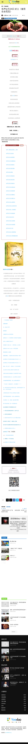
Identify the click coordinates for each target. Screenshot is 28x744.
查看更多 (13, 631)
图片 (16, 42)
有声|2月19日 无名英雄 (10, 220)
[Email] (7, 500)
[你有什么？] (5, 557)
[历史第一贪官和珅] (5, 626)
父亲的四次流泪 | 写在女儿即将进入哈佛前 (11, 392)
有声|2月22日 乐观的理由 (11, 231)
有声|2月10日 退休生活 (10, 187)
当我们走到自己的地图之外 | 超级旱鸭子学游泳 (12, 373)
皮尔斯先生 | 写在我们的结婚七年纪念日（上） (12, 359)
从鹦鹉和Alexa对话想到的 (8, 334)
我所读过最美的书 (8, 414)
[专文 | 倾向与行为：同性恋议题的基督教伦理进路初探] (5, 604)
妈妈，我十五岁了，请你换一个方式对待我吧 (11, 366)
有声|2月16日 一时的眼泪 (11, 209)
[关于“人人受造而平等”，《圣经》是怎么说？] (5, 677)
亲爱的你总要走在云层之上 (10, 428)
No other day (13, 541)
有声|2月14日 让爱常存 (10, 202)
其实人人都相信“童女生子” (8, 341)
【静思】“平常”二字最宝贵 (16, 548)
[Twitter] (17, 500)
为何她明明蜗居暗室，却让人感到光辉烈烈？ (11, 380)
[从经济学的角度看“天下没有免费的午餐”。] (5, 619)
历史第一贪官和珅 (14, 624)
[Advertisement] (14, 580)
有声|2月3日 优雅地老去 (10, 160)
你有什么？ (12, 555)
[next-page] (5, 563)
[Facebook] (14, 500)
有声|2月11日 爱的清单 (10, 190)
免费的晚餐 (5, 323)
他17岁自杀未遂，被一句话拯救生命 (10, 403)
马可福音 (13, 59)
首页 (2, 6)
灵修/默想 (6, 6)
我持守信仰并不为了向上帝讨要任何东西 (12, 417)
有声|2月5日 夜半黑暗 (10, 168)
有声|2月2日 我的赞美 (10, 157)
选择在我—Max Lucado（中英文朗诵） (11, 348)
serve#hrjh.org (8, 732)
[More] (23, 500)
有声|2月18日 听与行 (10, 217)
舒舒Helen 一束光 (7, 15)
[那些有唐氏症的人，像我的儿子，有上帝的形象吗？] (5, 684)
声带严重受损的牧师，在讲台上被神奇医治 (11, 396)
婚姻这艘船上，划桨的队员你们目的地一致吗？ (12, 355)
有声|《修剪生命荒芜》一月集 (12, 149)
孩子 (7, 431)
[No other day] (5, 543)
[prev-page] (2, 563)
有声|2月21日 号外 (9, 228)
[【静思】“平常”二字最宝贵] (5, 550)
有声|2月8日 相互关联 (10, 179)
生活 (13, 95)
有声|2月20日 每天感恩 (10, 224)
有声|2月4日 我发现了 (10, 164)
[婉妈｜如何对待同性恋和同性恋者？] (5, 611)
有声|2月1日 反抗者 (10, 153)
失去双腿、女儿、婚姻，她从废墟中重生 (11, 400)
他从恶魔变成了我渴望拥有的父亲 (9, 407)
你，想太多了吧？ (6, 327)
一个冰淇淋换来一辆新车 (8, 320)
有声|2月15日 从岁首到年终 (11, 205)
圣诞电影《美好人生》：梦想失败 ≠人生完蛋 (11, 345)
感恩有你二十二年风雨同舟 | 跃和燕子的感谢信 (12, 337)
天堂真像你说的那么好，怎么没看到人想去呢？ (12, 376)
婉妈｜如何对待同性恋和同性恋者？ (18, 609)
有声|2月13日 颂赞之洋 (10, 198)
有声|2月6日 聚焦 (9, 172)
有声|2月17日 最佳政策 (10, 213)
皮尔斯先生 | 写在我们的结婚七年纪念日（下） (12, 362)
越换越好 (5, 330)
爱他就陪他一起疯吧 (7, 352)
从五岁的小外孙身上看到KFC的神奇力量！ (11, 369)
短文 (7, 296)
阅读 (11, 36)
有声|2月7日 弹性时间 (10, 175)
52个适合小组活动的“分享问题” (17, 668)
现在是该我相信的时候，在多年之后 (12, 410)
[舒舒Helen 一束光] (2, 15)
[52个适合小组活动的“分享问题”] (5, 670)
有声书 (15, 18)
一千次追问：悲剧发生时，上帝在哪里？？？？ (12, 384)
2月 (5, 18)
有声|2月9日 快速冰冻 (10, 183)
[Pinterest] (20, 500)
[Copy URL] (10, 500)
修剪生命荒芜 (10, 18)
